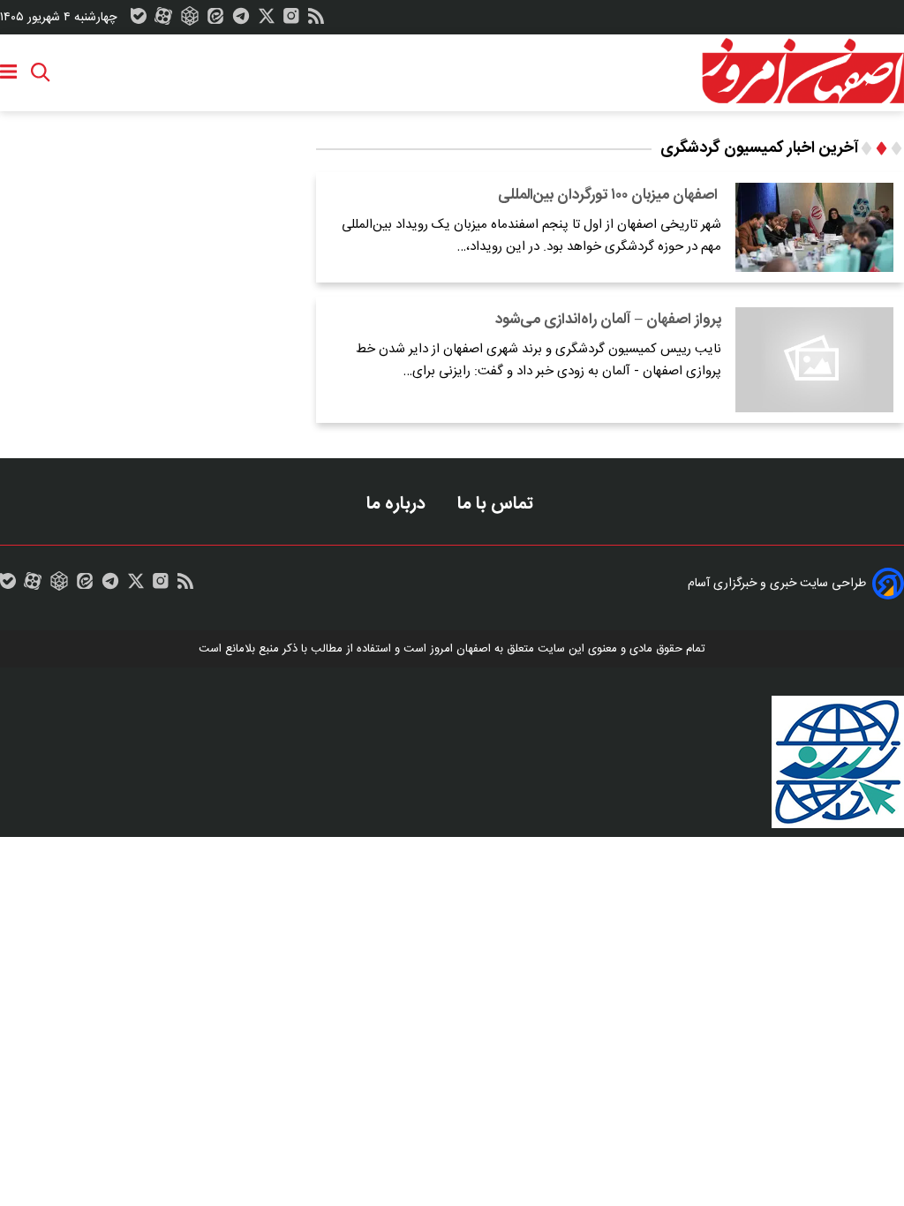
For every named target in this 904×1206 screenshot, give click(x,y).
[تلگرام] (241, 20)
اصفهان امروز (460, 649)
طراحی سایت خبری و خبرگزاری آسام (777, 583)
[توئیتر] (267, 20)
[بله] (139, 20)
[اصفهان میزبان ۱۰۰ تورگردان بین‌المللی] (814, 227)
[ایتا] (215, 20)
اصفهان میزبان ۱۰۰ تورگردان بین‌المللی (609, 195)
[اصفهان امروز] (802, 71)
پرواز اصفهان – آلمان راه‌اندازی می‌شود (608, 319)
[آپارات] (163, 20)
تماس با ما (497, 503)
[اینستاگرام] (291, 20)
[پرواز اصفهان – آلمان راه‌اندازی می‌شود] (814, 359)
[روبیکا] (190, 20)
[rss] (316, 20)
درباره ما (398, 503)
